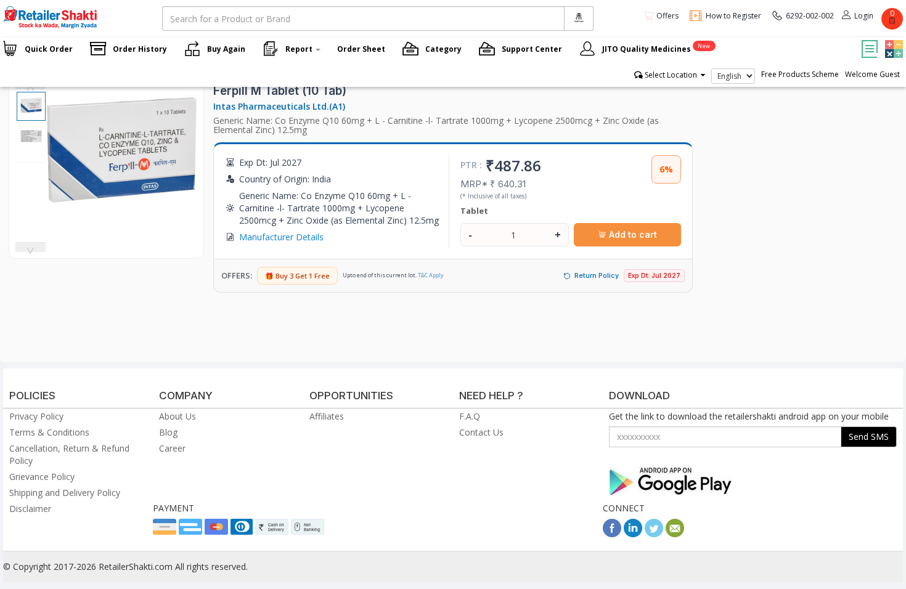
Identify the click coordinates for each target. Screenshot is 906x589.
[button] (892, 40)
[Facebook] (612, 534)
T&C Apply (431, 275)
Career (172, 448)
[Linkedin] (633, 534)
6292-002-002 (810, 15)
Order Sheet (361, 49)
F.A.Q (469, 416)
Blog (168, 432)
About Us (177, 416)
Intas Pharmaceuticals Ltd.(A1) (279, 106)
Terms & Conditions (49, 432)
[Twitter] (654, 534)
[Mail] (675, 534)
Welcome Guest (872, 74)
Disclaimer (30, 508)
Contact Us (481, 432)
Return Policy (596, 275)
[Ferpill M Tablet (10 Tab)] (121, 224)
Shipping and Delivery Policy (64, 492)
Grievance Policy (42, 476)
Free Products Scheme (800, 74)
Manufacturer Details (281, 237)
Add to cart (631, 234)
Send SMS (869, 436)
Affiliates (326, 416)
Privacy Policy (36, 416)
